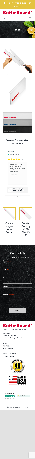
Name (7, 261)
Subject (5, 286)
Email (7, 269)
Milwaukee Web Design (20, 407)
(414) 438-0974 (11, 335)
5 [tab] (23, 196)
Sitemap (9, 407)
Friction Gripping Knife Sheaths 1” (9, 229)
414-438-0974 (21, 257)
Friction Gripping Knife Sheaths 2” (25, 229)
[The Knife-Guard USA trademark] (17, 325)
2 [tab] (15, 196)
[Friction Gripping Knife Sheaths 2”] (26, 209)
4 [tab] (20, 196)
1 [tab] (12, 196)
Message (8, 294)
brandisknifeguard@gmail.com (16, 338)
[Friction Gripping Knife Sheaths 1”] (9, 209)
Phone (5, 278)
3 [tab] (17, 196)
